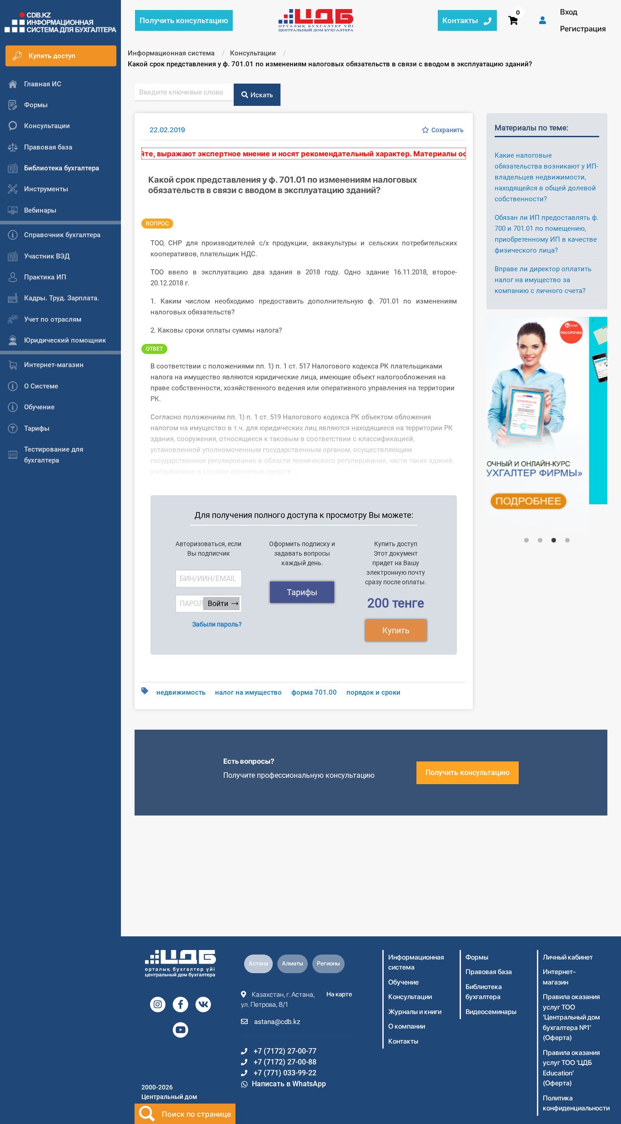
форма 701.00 (314, 692)
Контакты (403, 1041)
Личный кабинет (568, 957)
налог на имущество (248, 692)
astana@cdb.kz (276, 1022)
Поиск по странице (196, 1114)
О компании (406, 1026)
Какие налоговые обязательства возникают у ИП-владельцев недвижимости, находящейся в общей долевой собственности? (546, 177)
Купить (396, 630)
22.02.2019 (167, 130)
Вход (568, 11)
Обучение (403, 982)
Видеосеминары (491, 1012)
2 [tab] (540, 540)
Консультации (410, 997)
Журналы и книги (414, 1012)
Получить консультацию (468, 772)
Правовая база (489, 972)
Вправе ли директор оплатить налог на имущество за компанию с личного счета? (543, 280)
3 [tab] (553, 540)
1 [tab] (526, 540)
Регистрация (583, 28)
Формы (477, 957)
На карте (339, 994)
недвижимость (180, 692)
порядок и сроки (373, 692)
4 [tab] (567, 540)
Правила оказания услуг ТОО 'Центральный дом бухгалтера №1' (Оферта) (571, 1017)
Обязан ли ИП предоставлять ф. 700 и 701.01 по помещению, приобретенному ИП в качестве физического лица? (547, 234)
